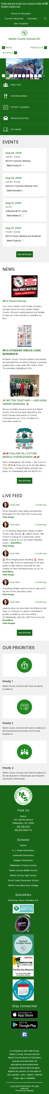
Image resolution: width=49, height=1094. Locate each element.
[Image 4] (15, 75)
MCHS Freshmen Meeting (19, 161)
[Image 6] (23, 75)
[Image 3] (11, 75)
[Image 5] (19, 75)
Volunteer (32, 18)
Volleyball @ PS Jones (17, 211)
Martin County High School (23, 875)
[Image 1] (3, 75)
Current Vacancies (14, 18)
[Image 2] (7, 75)
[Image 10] (39, 75)
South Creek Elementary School (23, 880)
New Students (21, 23)
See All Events (24, 254)
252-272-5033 (21, 830)
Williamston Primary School (23, 865)
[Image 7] (27, 75)
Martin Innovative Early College (23, 885)
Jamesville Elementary (23, 855)
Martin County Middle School (23, 870)
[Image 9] (35, 75)
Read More (16, 543)
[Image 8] (31, 75)
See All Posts (24, 480)
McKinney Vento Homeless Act (23, 900)
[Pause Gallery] (44, 76)
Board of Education (21, 13)
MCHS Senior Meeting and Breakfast (24, 236)
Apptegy (30, 1090)
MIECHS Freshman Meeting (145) (22, 186)
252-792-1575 (23, 826)
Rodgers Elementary (23, 860)
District (23, 845)
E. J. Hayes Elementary (23, 850)
